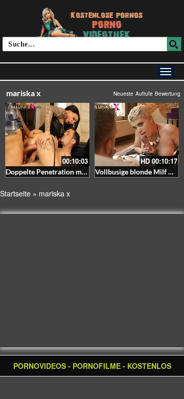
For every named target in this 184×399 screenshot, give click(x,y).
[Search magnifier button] (174, 44)
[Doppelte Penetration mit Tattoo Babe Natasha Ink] (47, 134)
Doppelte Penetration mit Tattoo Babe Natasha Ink (85, 171)
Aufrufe (144, 93)
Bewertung (167, 93)
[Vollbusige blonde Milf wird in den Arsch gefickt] (137, 134)
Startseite (15, 193)
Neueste (123, 93)
